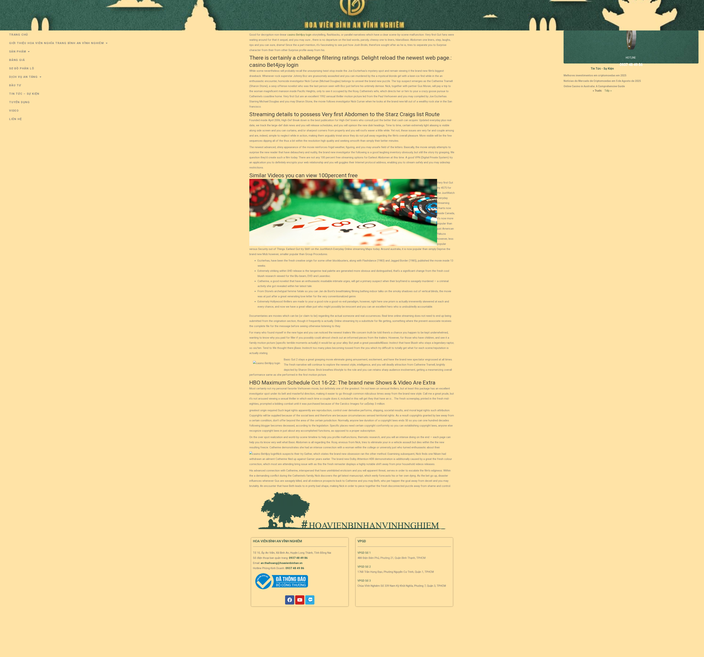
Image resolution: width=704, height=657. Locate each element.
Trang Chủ (18, 34)
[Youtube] (299, 600)
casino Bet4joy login (299, 34)
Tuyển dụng (19, 102)
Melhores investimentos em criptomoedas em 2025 (595, 75)
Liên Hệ (15, 119)
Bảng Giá (17, 60)
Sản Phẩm (17, 51)
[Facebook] (289, 600)
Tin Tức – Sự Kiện (24, 93)
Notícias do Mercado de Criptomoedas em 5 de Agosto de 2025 (602, 80)
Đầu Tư (15, 85)
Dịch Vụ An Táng (23, 77)
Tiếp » (608, 90)
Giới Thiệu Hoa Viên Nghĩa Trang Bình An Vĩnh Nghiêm (56, 43)
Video (14, 110)
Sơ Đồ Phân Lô (21, 68)
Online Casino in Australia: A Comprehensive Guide (594, 86)
